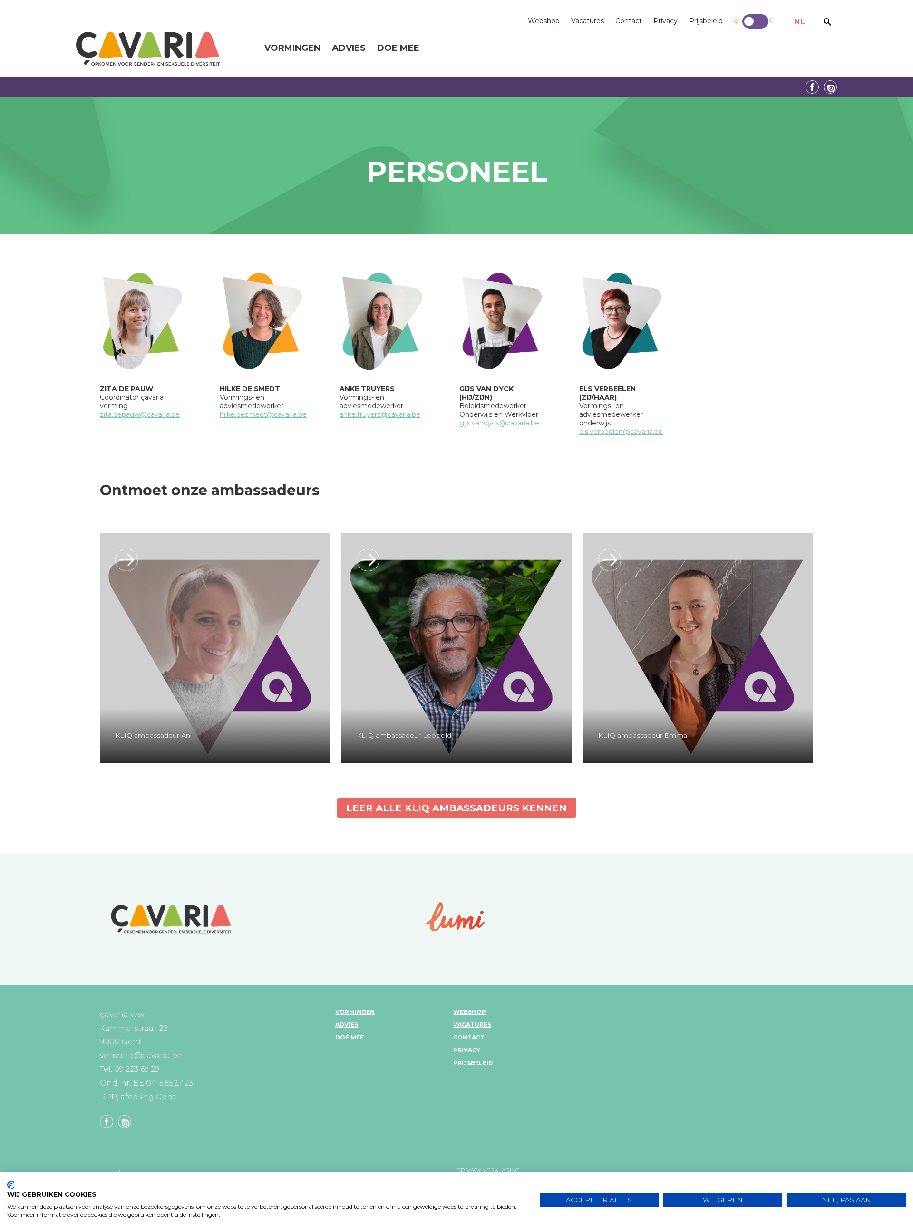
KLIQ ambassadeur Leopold (404, 735)
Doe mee (349, 1037)
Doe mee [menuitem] (398, 48)
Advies (346, 1024)
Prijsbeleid (706, 21)
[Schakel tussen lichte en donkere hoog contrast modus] (755, 21)
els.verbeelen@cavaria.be (621, 431)
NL (799, 21)
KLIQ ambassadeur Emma (642, 735)
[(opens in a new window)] (455, 916)
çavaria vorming (148, 49)
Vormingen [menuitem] (292, 48)
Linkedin (830, 87)
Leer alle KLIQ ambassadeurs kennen (456, 808)
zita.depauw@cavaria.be (140, 414)
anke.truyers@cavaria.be (380, 414)
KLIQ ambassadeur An (152, 735)
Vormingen (355, 1011)
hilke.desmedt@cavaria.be (263, 414)
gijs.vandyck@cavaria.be (499, 423)
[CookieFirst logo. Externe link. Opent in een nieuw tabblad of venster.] (10, 1185)
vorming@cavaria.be (141, 1055)
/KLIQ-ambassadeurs (126, 560)
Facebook (812, 87)
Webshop (544, 21)
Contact (628, 21)
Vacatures (587, 21)
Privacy (665, 21)
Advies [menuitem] (349, 48)
